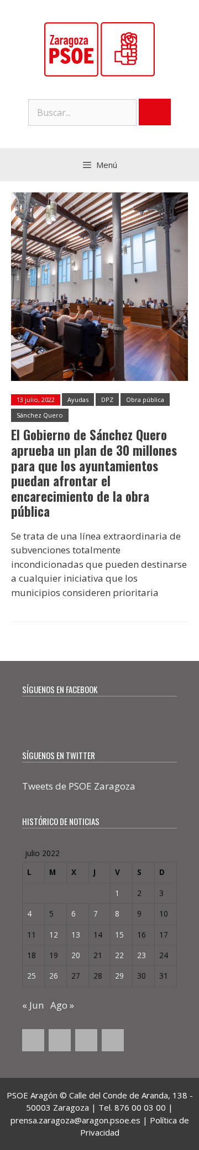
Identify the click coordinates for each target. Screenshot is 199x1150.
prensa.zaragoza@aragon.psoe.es (75, 1120)
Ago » (62, 1005)
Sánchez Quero (40, 415)
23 (141, 955)
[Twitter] (60, 1040)
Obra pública (145, 399)
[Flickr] (113, 1040)
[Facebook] (33, 1040)
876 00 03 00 (140, 1107)
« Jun (33, 1005)
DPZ (107, 399)
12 (53, 934)
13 (75, 934)
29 (119, 975)
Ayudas (77, 399)
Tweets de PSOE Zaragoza (78, 786)
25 (31, 975)
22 (119, 955)
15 (119, 934)
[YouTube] (86, 1040)
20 (75, 955)
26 (53, 975)
